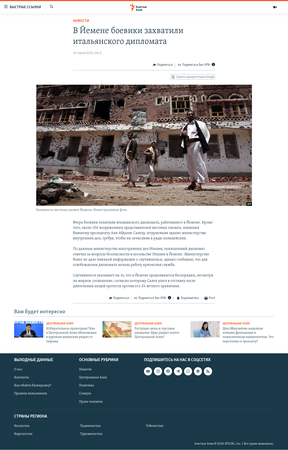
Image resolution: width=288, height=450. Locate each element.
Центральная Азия (59, 323)
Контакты (21, 377)
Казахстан (22, 426)
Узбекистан (154, 426)
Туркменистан (91, 434)
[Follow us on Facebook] (168, 371)
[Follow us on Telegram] (178, 371)
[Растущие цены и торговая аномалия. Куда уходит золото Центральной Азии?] (117, 329)
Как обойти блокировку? (32, 385)
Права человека (91, 401)
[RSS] (208, 371)
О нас (18, 369)
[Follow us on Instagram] (158, 371)
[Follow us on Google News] (198, 371)
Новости (81, 21)
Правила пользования (30, 393)
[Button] (163, 65)
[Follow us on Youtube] (148, 371)
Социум (85, 393)
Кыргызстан (23, 434)
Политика (86, 385)
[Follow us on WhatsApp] (188, 371)
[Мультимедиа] (275, 7)
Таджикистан (90, 426)
